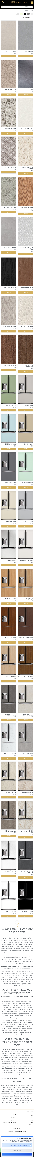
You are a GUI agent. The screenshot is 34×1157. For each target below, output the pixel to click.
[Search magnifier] (2, 7)
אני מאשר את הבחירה (17, 1154)
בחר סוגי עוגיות (17, 1150)
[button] (32, 2)
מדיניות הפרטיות (19, 1145)
